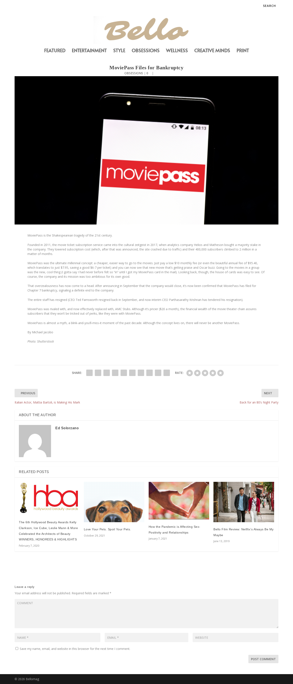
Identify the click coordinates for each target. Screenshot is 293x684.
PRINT (243, 51)
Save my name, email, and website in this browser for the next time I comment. (75, 649)
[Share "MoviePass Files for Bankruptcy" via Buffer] (141, 373)
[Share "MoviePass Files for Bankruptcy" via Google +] (106, 373)
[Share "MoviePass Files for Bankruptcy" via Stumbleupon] (149, 373)
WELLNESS (177, 51)
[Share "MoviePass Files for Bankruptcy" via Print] (166, 373)
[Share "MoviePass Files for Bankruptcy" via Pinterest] (123, 373)
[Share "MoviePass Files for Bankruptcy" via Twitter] (98, 373)
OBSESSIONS (146, 51)
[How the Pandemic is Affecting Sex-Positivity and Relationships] (179, 501)
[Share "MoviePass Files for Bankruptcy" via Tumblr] (115, 373)
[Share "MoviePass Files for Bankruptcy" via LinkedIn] (132, 373)
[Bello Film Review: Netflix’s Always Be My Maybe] (243, 502)
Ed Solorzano (67, 428)
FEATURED (54, 51)
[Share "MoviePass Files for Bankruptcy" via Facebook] (89, 373)
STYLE (119, 51)
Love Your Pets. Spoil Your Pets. (107, 529)
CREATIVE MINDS (212, 51)
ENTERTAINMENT (89, 51)
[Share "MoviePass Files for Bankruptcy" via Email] (158, 373)
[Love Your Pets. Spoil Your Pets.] (114, 502)
